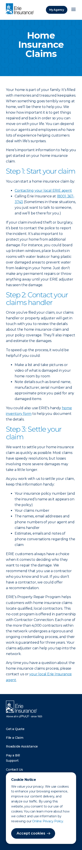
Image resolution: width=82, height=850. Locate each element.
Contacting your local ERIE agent (43, 190)
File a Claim (14, 738)
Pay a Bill (13, 755)
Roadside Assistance (22, 746)
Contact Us (14, 769)
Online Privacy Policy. (48, 821)
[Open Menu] (73, 9)
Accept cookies (31, 833)
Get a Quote (15, 729)
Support (12, 761)
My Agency (56, 9)
